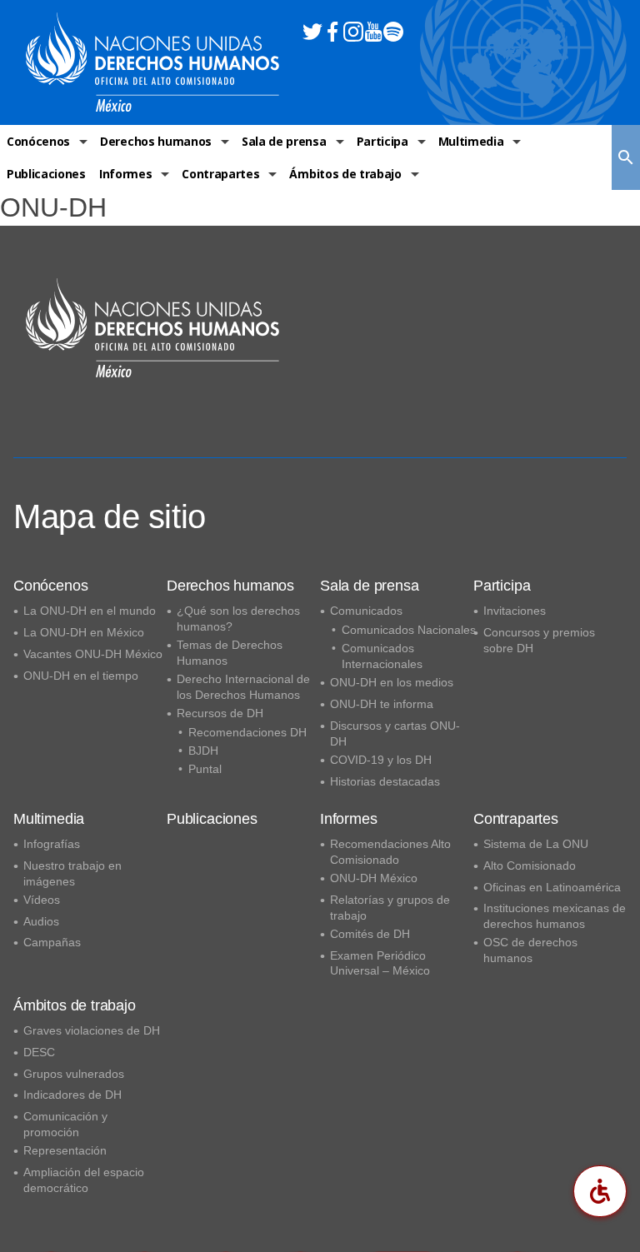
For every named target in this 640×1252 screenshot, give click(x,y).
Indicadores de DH (72, 1094)
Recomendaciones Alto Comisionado (390, 851)
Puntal (205, 769)
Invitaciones (514, 610)
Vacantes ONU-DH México (92, 654)
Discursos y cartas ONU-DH (395, 733)
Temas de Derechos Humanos (229, 652)
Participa (382, 141)
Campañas (52, 942)
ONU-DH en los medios (391, 682)
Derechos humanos (156, 141)
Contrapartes (220, 174)
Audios (41, 921)
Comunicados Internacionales (382, 656)
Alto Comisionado (529, 865)
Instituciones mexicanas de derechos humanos (554, 915)
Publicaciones (46, 174)
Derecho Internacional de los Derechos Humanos (243, 686)
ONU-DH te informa (381, 704)
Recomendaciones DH (247, 732)
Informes (125, 174)
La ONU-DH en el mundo (89, 610)
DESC (39, 1052)
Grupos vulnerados (73, 1073)
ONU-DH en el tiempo (80, 675)
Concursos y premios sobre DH (539, 640)
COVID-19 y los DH (381, 759)
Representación (65, 1150)
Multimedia (471, 141)
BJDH (203, 750)
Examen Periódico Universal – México (380, 963)
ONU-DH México (374, 878)
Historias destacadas (385, 781)
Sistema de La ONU (535, 843)
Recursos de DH (220, 713)
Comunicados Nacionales (409, 629)
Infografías (51, 843)
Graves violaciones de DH (91, 1030)
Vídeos (41, 899)
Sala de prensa (284, 141)
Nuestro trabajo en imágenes (72, 873)
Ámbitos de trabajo (345, 174)
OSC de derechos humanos (530, 950)
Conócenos (38, 141)
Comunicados (366, 610)
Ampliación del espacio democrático (83, 1180)
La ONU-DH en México (83, 632)
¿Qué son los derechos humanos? (238, 618)
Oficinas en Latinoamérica (552, 887)
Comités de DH (370, 933)
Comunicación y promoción (65, 1124)
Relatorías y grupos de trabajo (390, 907)
